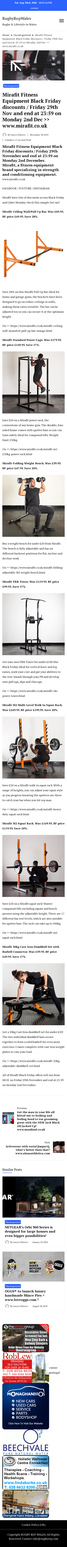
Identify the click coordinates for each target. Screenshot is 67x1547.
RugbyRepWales (16, 18)
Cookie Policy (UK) (33, 1525)
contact (34, 8)
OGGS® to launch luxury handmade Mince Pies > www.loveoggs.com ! (25, 1295)
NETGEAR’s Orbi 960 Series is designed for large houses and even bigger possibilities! (30, 1231)
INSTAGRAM (42, 188)
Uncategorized (11, 85)
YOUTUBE (25, 188)
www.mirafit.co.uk (13, 179)
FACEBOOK (9, 188)
